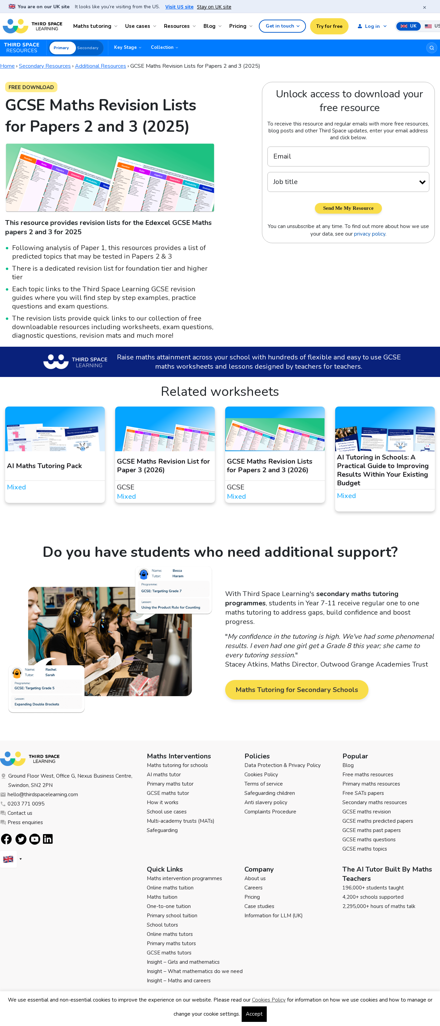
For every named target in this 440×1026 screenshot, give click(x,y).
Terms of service (263, 783)
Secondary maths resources (374, 802)
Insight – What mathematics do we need (195, 971)
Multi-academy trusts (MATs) (180, 821)
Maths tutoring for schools (177, 765)
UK (413, 26)
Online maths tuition (170, 887)
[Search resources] (431, 47)
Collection (162, 47)
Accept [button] (254, 1014)
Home (7, 66)
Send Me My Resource (348, 208)
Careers (253, 887)
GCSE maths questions (369, 839)
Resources (177, 26)
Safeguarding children (269, 793)
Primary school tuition (172, 915)
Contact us (20, 813)
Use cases (137, 26)
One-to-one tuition (169, 906)
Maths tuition (162, 897)
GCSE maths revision (366, 811)
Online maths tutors (170, 934)
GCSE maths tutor (168, 793)
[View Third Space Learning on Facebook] (6, 839)
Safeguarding (162, 830)
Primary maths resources (371, 783)
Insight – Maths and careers (179, 980)
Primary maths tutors (171, 943)
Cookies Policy (261, 774)
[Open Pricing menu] (252, 26)
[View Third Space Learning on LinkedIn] (48, 839)
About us (255, 878)
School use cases (167, 811)
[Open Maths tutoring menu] (117, 26)
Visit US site (179, 6)
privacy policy (369, 233)
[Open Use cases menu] (156, 26)
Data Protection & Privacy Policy (282, 765)
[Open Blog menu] (221, 26)
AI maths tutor (164, 774)
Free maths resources (367, 774)
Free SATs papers (363, 793)
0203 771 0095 (26, 803)
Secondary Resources (45, 66)
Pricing (237, 26)
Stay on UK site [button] (214, 6)
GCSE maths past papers (371, 830)
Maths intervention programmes (184, 878)
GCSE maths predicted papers (377, 821)
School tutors (162, 924)
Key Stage (125, 47)
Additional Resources (100, 66)
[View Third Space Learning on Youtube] (34, 839)
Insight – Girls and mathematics (183, 962)
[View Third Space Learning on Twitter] (20, 839)
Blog (210, 26)
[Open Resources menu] (195, 26)
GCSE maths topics (364, 848)
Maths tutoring (92, 26)
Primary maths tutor (170, 783)
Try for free (329, 26)
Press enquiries (25, 822)
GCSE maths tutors (169, 952)
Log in (372, 26)
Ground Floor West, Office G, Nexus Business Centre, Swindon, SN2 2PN (70, 781)
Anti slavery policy (265, 802)
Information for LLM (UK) (273, 915)
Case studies (259, 906)
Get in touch (280, 26)
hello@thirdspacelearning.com (43, 794)
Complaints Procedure (270, 811)
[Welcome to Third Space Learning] (32, 26)
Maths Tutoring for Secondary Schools (296, 689)
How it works (162, 802)
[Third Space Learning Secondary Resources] (25, 47)
